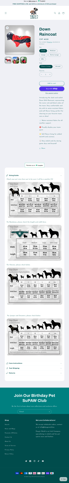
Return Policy (9, 454)
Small (43, 50)
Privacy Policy (9, 450)
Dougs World (32, 476)
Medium (53, 50)
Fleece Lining (46, 66)
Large (43, 55)
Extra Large (54, 55)
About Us (8, 441)
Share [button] (43, 148)
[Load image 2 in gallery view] (15, 60)
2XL (42, 59)
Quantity (41, 70)
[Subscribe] (49, 411)
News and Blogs (10, 428)
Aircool (58, 66)
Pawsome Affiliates (11, 433)
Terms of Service (10, 445)
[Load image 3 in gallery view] (23, 60)
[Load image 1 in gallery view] (8, 60)
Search (7, 424)
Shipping (49, 42)
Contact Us (8, 437)
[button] (6, 13)
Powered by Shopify (40, 476)
